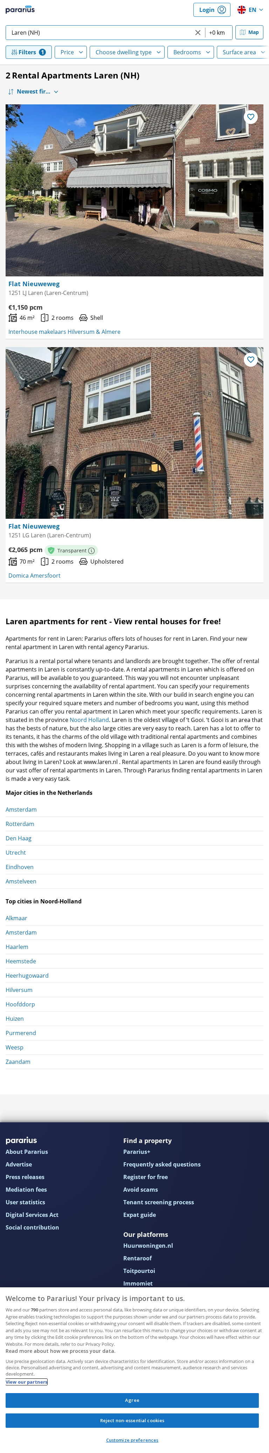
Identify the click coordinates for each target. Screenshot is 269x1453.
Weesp (14, 1047)
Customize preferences (132, 1440)
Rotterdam (20, 824)
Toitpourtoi (139, 1271)
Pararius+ (136, 1152)
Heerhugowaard (27, 975)
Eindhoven (20, 867)
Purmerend (21, 1033)
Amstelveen (21, 881)
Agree (132, 1400)
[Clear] (198, 33)
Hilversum (19, 990)
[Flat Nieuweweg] (134, 190)
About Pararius (27, 1152)
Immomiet (138, 1283)
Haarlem (17, 947)
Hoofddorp (20, 1004)
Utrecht (16, 852)
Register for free (145, 1177)
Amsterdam (21, 809)
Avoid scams (140, 1189)
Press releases (25, 1177)
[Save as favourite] (251, 117)
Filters (27, 52)
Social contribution (32, 1227)
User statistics (25, 1202)
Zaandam (18, 1062)
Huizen (15, 1018)
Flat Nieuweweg (34, 284)
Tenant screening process (158, 1202)
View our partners (26, 1382)
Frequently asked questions (162, 1164)
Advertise (19, 1164)
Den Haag (19, 838)
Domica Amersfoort (34, 575)
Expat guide (139, 1215)
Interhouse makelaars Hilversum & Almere (64, 332)
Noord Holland (89, 720)
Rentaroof (137, 1258)
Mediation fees (26, 1189)
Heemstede (21, 961)
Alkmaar (16, 918)
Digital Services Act (32, 1215)
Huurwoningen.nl (148, 1245)
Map (253, 32)
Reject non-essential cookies (132, 1420)
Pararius (20, 10)
